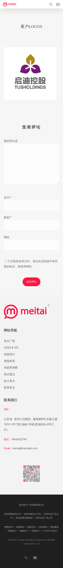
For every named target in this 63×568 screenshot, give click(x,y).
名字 (7, 197)
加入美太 (9, 381)
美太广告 (9, 341)
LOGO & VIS (11, 347)
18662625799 (19, 439)
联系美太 (9, 387)
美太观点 (9, 374)
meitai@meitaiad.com (24, 448)
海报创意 (9, 361)
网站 (6, 237)
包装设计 (9, 354)
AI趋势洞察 (11, 367)
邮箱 (7, 217)
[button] (58, 4)
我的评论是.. (11, 141)
